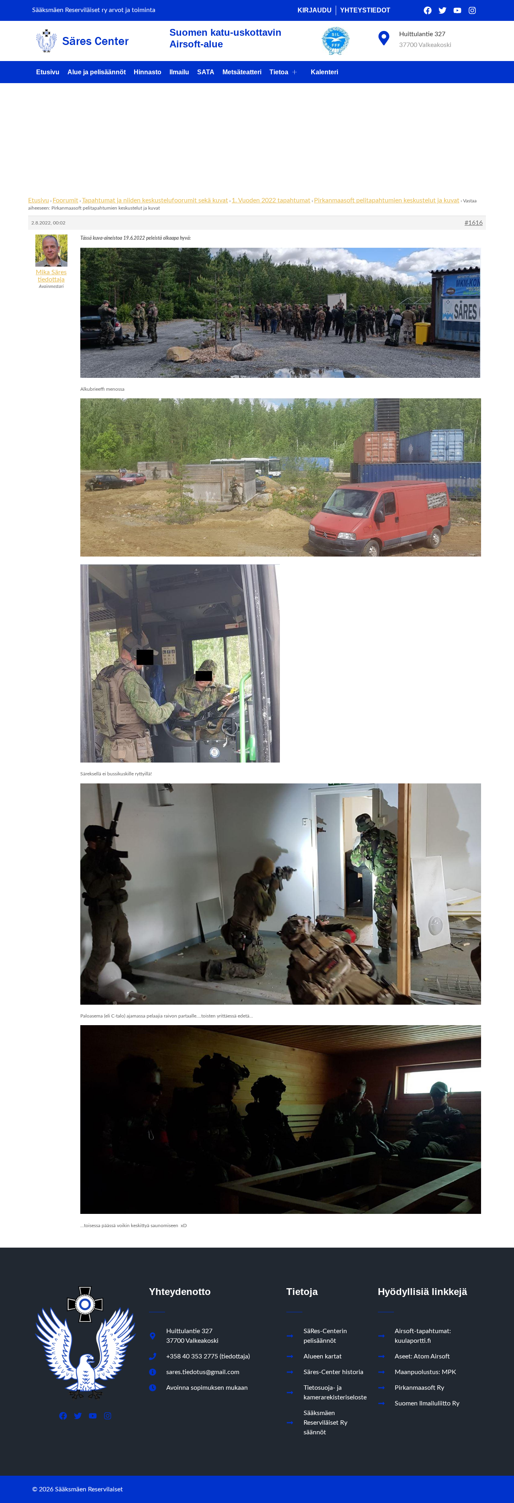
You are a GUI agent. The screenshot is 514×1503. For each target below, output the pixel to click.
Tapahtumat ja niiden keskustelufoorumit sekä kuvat (155, 200)
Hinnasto (147, 72)
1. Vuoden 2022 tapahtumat (271, 200)
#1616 (474, 223)
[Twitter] (442, 10)
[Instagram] (472, 10)
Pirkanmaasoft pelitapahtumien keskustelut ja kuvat (386, 200)
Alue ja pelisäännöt (96, 72)
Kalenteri (324, 72)
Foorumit (65, 200)
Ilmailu (179, 72)
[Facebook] (427, 10)
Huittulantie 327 (422, 34)
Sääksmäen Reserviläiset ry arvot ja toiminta (93, 10)
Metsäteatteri (241, 72)
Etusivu (47, 72)
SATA (205, 72)
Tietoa (278, 72)
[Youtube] (457, 10)
